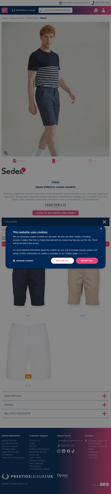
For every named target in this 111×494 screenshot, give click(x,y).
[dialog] (55, 247)
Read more (83, 253)
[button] (23, 260)
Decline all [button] (62, 260)
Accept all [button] (87, 260)
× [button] (101, 229)
